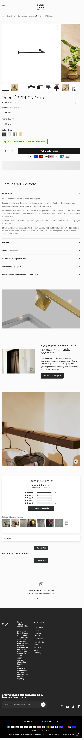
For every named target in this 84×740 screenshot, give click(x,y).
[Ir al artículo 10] (48, 87)
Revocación (38, 630)
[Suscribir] (43, 704)
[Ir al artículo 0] (5, 87)
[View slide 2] (40, 598)
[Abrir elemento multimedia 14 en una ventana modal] (57, 27)
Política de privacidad (26, 734)
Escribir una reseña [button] (41, 508)
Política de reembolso (14, 734)
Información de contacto (68, 734)
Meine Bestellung (37, 652)
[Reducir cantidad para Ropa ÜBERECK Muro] (4, 151)
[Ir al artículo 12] (65, 87)
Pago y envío (38, 627)
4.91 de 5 (46, 485)
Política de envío (56, 734)
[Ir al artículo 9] (39, 87)
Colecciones (11, 16)
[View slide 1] (37, 598)
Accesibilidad (38, 639)
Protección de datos (39, 643)
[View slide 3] (42, 598)
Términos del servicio (38, 734)
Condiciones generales (38, 635)
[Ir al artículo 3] (14, 87)
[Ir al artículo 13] (73, 87)
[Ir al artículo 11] (56, 87)
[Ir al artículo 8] (31, 87)
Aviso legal (37, 647)
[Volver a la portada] (3, 16)
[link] (70, 301)
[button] (76, 461)
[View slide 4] (45, 598)
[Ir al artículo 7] (22, 87)
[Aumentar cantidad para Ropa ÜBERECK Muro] (13, 151)
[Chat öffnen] (77, 734)
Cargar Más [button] (41, 548)
